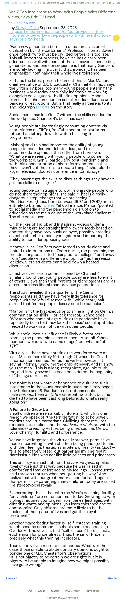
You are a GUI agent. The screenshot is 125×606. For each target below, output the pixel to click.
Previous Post (12, 578)
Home (29, 591)
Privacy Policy (72, 591)
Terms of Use (92, 591)
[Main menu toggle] (116, 38)
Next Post (115, 578)
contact (55, 591)
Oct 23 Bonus (16, 22)
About (41, 591)
